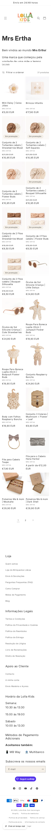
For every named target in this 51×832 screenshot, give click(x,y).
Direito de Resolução (15, 656)
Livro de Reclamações (16, 650)
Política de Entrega (14, 637)
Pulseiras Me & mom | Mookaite (13, 500)
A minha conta (12, 680)
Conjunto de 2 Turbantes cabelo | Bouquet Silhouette (36, 190)
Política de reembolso (30, 813)
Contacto (9, 674)
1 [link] (18, 520)
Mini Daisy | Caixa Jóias (12, 104)
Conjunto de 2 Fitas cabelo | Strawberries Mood (12, 236)
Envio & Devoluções (14, 576)
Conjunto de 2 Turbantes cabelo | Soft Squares (36, 145)
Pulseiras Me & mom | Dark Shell (37, 500)
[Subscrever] (42, 769)
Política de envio (15, 822)
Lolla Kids (22, 810)
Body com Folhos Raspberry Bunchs (12, 418)
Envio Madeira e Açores (16, 686)
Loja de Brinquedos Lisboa (18, 570)
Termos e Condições (15, 619)
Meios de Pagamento (15, 595)
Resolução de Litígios (15, 643)
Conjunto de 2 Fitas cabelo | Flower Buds (37, 237)
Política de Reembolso (16, 631)
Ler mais (6, 64)
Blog (7, 601)
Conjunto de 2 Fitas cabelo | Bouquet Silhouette (12, 281)
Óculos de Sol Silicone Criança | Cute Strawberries (12, 330)
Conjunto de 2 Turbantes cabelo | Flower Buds (12, 194)
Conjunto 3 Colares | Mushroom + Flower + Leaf (37, 417)
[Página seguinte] (33, 520)
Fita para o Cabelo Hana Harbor (36, 457)
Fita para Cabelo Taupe (11, 460)
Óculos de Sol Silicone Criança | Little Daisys (35, 285)
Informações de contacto (35, 822)
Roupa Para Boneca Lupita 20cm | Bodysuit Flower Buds (12, 373)
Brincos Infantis (34, 103)
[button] (5, 18)
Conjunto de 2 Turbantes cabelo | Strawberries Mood (12, 145)
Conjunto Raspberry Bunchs (36, 375)
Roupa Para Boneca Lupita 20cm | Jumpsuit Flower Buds (36, 328)
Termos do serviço (37, 818)
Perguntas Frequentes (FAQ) (19, 582)
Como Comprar (12, 588)
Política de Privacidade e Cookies (21, 625)
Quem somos (11, 564)
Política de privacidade (18, 818)
